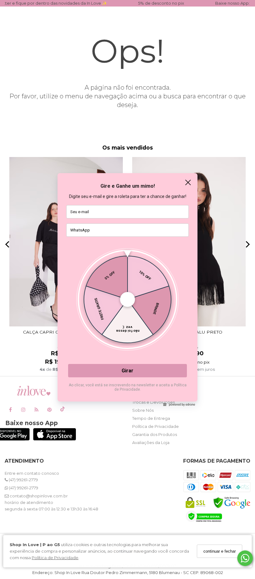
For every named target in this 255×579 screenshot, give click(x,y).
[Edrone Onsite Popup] (127, 289)
